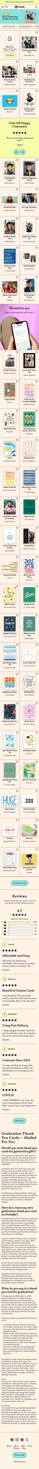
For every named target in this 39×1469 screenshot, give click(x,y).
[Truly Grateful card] (9, 389)
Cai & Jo (10, 402)
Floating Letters (29, 458)
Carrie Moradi (29, 519)
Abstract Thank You (29, 780)
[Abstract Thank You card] (29, 770)
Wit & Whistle (29, 695)
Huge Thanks (9, 809)
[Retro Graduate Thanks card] (9, 71)
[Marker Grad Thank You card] (9, 287)
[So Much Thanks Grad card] (9, 227)
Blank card (10, 47)
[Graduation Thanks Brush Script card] (9, 506)
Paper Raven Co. (9, 724)
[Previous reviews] (16, 152)
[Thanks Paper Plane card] (9, 857)
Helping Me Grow (10, 429)
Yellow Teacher (10, 604)
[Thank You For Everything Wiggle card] (29, 389)
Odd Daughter (10, 551)
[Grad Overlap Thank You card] (29, 42)
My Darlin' (29, 434)
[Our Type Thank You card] (29, 199)
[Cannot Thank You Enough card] (9, 536)
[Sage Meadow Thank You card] (9, 770)
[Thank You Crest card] (9, 101)
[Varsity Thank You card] (9, 360)
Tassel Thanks (29, 546)
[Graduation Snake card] (29, 740)
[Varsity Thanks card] (29, 594)
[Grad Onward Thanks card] (29, 285)
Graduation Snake (29, 750)
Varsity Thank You (9, 370)
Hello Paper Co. (29, 55)
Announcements (9, 27)
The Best (10, 838)
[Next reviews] (22, 152)
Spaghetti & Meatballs (10, 841)
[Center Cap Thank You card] (29, 360)
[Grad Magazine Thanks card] (9, 168)
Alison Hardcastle (10, 812)
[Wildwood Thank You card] (9, 711)
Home (9, 1446)
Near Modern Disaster (10, 870)
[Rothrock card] (29, 830)
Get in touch (19, 1455)
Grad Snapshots (29, 266)
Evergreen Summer (10, 461)
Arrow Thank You (29, 663)
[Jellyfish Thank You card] (9, 623)
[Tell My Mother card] (29, 682)
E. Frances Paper (9, 271)
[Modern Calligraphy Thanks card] (29, 168)
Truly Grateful (10, 399)
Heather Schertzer (10, 85)
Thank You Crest (10, 109)
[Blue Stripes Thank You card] (9, 653)
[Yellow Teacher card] (9, 594)
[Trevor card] (9, 448)
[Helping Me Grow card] (9, 419)
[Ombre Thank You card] (9, 477)
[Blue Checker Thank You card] (9, 740)
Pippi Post (9, 432)
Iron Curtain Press (29, 666)
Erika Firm (29, 783)
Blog (23, 1448)
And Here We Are (29, 404)
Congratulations (25, 27)
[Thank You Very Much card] (9, 256)
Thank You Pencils (9, 575)
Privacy (16, 1448)
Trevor (9, 458)
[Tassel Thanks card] (29, 536)
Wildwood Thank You (9, 721)
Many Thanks (29, 516)
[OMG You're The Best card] (29, 623)
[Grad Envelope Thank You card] (29, 99)
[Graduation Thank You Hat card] (29, 859)
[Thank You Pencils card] (9, 567)
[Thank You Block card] (29, 801)
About (16, 1446)
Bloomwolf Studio (10, 490)
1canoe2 (9, 578)
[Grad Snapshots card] (29, 258)
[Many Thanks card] (29, 506)
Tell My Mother (29, 692)
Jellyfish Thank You (10, 633)
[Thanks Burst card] (29, 711)
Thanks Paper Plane (10, 868)
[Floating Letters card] (29, 448)
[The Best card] (9, 830)
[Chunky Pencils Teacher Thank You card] (29, 419)
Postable (10, 300)
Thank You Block (29, 809)
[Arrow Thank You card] (29, 655)
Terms (30, 1446)
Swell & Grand (29, 183)
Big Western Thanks (10, 692)
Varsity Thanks (29, 604)
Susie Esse (29, 580)
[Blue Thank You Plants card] (29, 565)
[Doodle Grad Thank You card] (29, 227)
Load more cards (19, 883)
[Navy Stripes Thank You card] (29, 477)
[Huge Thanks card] (9, 801)
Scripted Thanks (10, 207)
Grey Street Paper (29, 114)
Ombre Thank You (9, 487)
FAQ (23, 1446)
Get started (10, 55)
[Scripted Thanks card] (9, 199)
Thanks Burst (29, 721)
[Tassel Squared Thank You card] (29, 70)
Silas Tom (10, 112)
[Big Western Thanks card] (9, 682)
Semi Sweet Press (10, 636)
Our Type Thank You (29, 207)
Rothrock (29, 838)
